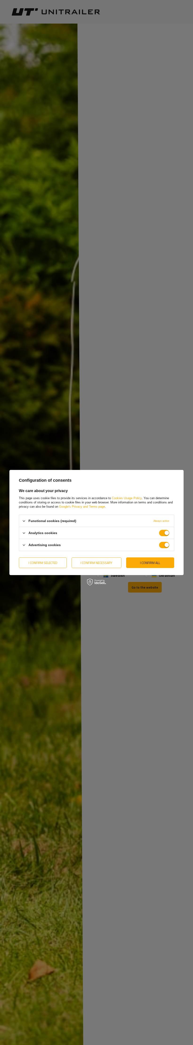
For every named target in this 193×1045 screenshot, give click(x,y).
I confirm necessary (96, 562)
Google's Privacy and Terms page (82, 506)
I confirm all (150, 562)
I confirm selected (42, 562)
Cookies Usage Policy (127, 498)
